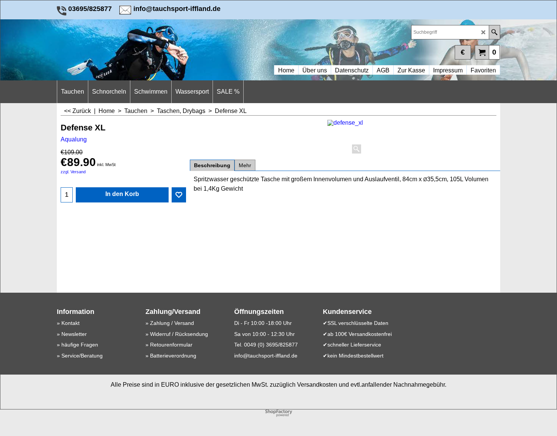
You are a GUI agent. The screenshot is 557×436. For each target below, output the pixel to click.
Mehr (245, 165)
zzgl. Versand (73, 171)
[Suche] (494, 32)
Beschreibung (212, 165)
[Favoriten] (179, 195)
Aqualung (74, 139)
